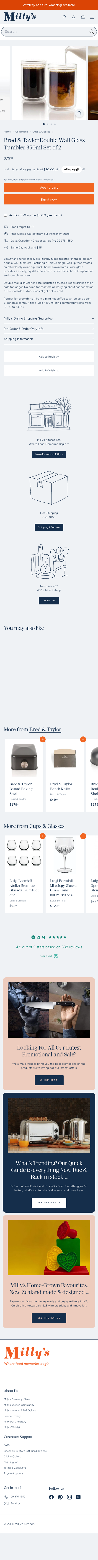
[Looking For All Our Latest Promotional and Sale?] (49, 1010)
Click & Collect (12, 1456)
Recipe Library (12, 1416)
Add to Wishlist (49, 370)
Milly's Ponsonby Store (17, 1399)
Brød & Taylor (45, 729)
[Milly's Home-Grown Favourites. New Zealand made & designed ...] (49, 1247)
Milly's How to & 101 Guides (20, 1410)
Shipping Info (11, 1462)
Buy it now (49, 199)
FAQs (7, 1445)
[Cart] (82, 17)
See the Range (49, 1202)
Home (8, 131)
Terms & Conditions (15, 1467)
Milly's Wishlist (12, 1427)
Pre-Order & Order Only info (24, 329)
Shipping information (18, 339)
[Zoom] (79, 113)
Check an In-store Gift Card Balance (25, 1451)
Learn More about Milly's (49, 454)
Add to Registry (49, 356)
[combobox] (49, 31)
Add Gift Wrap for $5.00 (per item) (35, 215)
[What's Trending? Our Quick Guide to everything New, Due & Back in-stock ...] (49, 1125)
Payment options (13, 1473)
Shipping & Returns (49, 527)
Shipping (23, 179)
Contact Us (49, 600)
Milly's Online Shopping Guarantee (28, 318)
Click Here (49, 1080)
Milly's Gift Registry (15, 1421)
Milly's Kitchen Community (19, 1404)
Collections (22, 131)
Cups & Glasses (41, 131)
